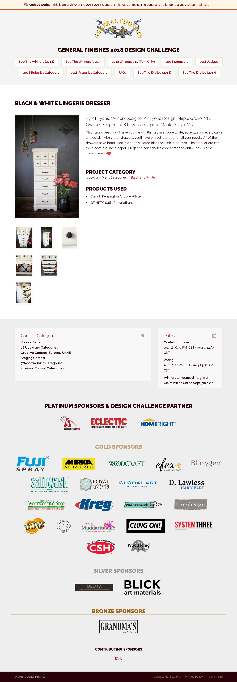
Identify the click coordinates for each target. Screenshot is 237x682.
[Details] (48, 265)
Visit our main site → (199, 4)
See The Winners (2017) (83, 61)
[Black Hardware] (69, 237)
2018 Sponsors (177, 61)
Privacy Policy (194, 676)
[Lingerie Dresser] (47, 167)
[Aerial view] (23, 237)
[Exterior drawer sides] (23, 293)
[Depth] (46, 237)
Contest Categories (39, 335)
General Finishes (118, 28)
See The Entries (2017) (199, 72)
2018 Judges (209, 61)
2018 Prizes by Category (89, 72)
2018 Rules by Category (41, 72)
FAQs (122, 72)
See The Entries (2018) (154, 72)
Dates (169, 335)
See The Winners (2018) (36, 61)
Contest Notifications (167, 676)
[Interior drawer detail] (23, 265)
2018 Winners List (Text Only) (133, 61)
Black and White (143, 177)
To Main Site (215, 676)
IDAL (118, 658)
